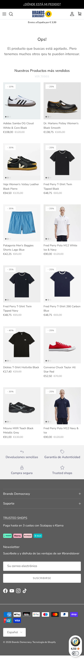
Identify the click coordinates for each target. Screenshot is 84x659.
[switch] (75, 653)
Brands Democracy (21, 642)
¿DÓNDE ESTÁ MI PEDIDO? (42, 4)
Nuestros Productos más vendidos (42, 71)
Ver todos (42, 76)
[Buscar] (13, 14)
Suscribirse (42, 578)
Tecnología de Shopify (44, 642)
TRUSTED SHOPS (15, 518)
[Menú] (4, 14)
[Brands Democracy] (42, 14)
